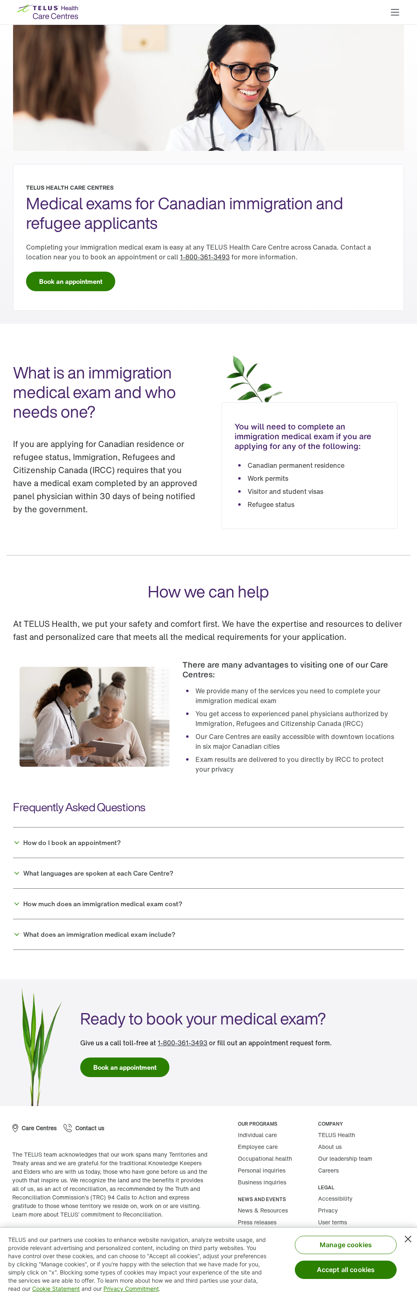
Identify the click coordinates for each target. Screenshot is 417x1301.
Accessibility (335, 1198)
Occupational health (265, 1158)
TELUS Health (336, 1135)
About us (330, 1146)
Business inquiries (262, 1182)
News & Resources (263, 1210)
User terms (332, 1222)
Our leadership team (345, 1158)
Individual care (257, 1135)
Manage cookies (346, 1245)
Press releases (257, 1222)
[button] (395, 12)
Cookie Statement (56, 1288)
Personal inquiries (261, 1170)
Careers (328, 1170)
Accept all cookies (346, 1270)
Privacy (328, 1210)
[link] (204, 256)
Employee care (258, 1146)
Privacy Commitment (131, 1288)
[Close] (408, 1239)
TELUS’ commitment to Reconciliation (110, 1214)
